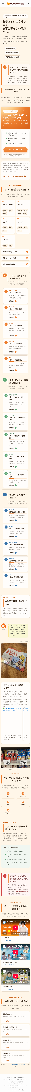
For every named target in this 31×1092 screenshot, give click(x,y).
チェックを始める (14, 149)
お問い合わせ (25, 1079)
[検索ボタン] (28, 3)
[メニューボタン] (3, 3)
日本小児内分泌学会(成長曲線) (15, 1087)
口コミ (5, 210)
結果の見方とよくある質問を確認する (14, 176)
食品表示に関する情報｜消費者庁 (15, 1082)
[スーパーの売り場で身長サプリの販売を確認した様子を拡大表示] (12, 720)
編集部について (10, 1077)
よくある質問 (19, 1079)
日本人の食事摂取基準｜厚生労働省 (15, 1081)
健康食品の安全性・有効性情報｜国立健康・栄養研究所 (15, 1085)
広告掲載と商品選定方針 (19, 1077)
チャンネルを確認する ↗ (8, 940)
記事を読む (12, 301)
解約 (4, 213)
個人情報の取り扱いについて (18, 1064)
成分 (10, 210)
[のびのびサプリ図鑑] (15, 3)
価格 (19, 213)
